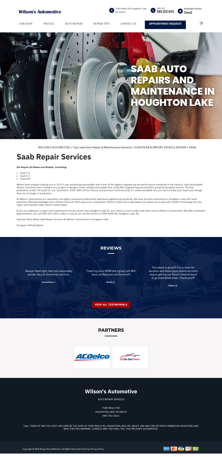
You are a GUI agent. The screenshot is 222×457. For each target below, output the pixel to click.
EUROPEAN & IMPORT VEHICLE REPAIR (160, 147)
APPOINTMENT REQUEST (165, 23)
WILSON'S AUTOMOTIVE (54, 147)
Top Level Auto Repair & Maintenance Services (102, 147)
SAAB (192, 147)
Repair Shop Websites (50, 449)
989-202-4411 (165, 11)
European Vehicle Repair (30, 225)
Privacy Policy (97, 449)
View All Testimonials (111, 304)
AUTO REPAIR (73, 23)
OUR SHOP (25, 23)
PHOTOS (48, 23)
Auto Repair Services (111, 399)
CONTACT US (128, 23)
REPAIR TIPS (101, 23)
